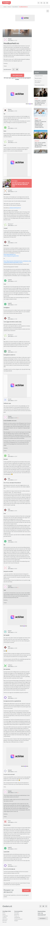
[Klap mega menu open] (47, 3)
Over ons (4, 922)
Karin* (10, 631)
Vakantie (37, 141)
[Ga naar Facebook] (40, 906)
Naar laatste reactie (17, 75)
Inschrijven (42, 918)
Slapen (36, 98)
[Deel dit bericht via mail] (17, 69)
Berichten (5, 920)
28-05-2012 (10, 568)
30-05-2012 (10, 792)
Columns (5, 917)
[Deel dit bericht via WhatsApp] (13, 69)
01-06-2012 (10, 849)
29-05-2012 (10, 698)
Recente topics (38, 78)
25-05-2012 (10, 40)
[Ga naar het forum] (41, 3)
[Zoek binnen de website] (38, 3)
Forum (9, 6)
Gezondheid (15, 6)
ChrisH (10, 770)
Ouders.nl (7, 906)
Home (5, 6)
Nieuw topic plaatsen (39, 85)
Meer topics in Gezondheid (38, 81)
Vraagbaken (5, 916)
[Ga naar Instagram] (46, 906)
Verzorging (14, 181)
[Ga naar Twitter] (43, 906)
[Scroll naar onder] (47, 11)
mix (9, 241)
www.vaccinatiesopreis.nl (15, 207)
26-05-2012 (10, 191)
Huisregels (16, 912)
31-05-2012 (10, 822)
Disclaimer (16, 914)
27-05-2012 (10, 480)
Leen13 (10, 279)
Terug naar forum (39, 75)
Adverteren (5, 919)
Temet (9, 39)
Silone (9, 109)
